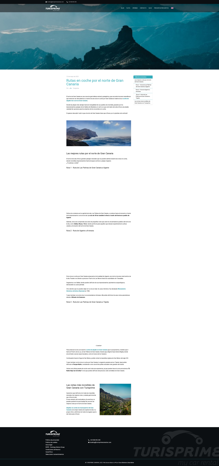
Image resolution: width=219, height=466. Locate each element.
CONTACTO (143, 8)
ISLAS (122, 8)
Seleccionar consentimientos (55, 454)
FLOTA (128, 8)
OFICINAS (135, 8)
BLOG (150, 8)
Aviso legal (49, 445)
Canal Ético (49, 452)
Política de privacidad (52, 440)
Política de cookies (51, 442)
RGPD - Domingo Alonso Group (55, 447)
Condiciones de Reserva (53, 449)
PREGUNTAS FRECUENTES (161, 8)
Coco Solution (123, 462)
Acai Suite (131, 462)
